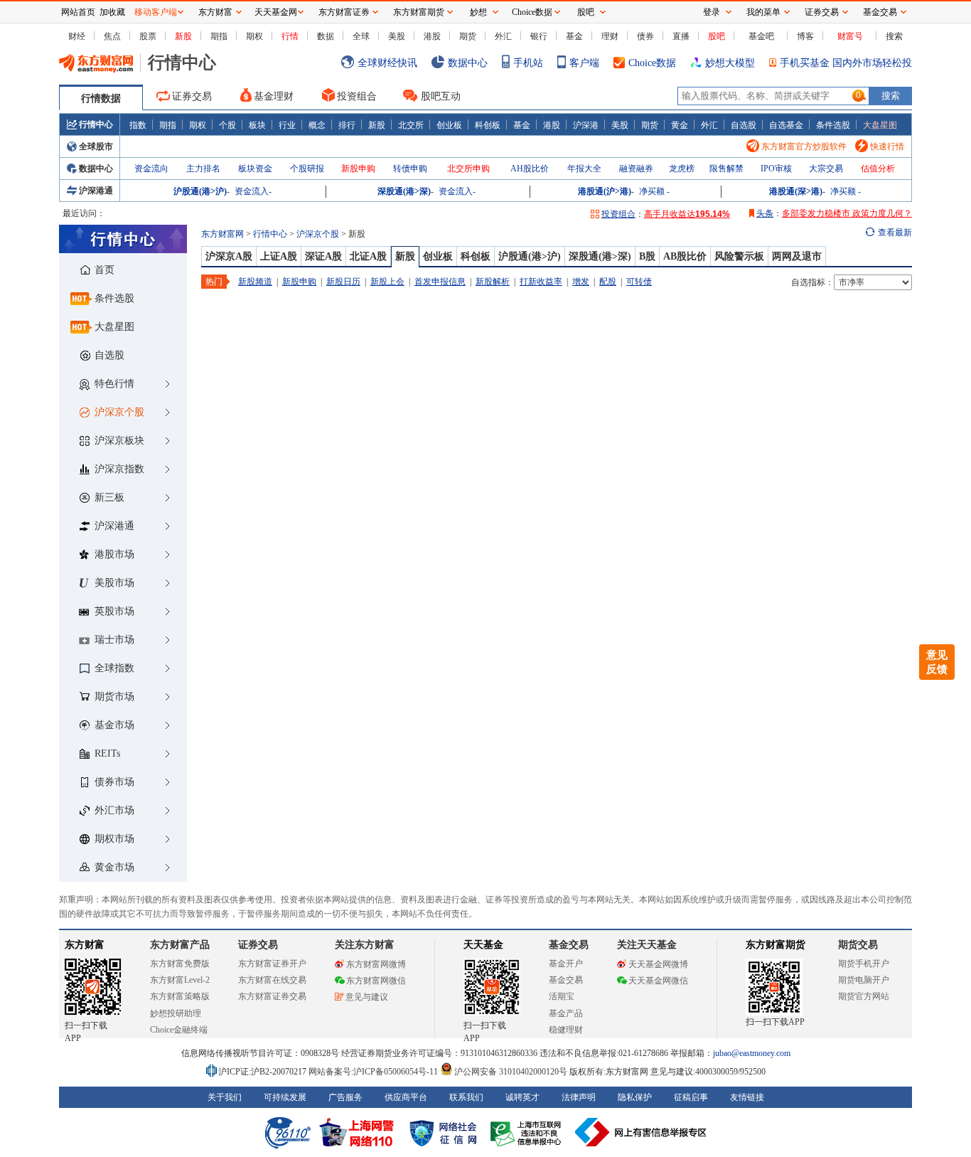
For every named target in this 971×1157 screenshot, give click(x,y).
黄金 (679, 124)
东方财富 (84, 944)
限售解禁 (726, 169)
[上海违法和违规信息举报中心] (528, 1132)
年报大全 (584, 169)
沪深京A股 (228, 256)
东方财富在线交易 (272, 980)
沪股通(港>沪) (200, 191)
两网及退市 (797, 256)
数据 (325, 36)
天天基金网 (275, 12)
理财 (609, 36)
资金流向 (151, 169)
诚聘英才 (522, 1097)
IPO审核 (776, 169)
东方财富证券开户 (272, 964)
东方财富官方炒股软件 (804, 146)
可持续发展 (285, 1097)
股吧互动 (441, 96)
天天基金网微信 (658, 981)
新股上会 (387, 282)
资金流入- (253, 191)
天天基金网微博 (658, 964)
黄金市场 (114, 867)
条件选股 (833, 124)
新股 (183, 36)
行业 (287, 124)
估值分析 (878, 169)
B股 (647, 256)
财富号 (850, 36)
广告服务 (345, 1097)
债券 (645, 36)
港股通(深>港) (795, 191)
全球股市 (96, 146)
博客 (805, 36)
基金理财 (274, 96)
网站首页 (78, 12)
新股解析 (493, 282)
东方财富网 (222, 234)
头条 (764, 213)
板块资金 (255, 169)
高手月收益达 (687, 214)
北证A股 (368, 256)
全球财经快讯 (387, 63)
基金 (574, 36)
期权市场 (114, 838)
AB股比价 (685, 256)
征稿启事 (691, 1097)
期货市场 (114, 696)
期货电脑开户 (863, 980)
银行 (538, 36)
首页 (104, 270)
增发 (580, 282)
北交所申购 (468, 169)
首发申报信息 (440, 282)
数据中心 (468, 63)
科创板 (487, 124)
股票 (147, 36)
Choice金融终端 (179, 1030)
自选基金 (786, 124)
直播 (681, 36)
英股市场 (114, 611)
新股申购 (358, 169)
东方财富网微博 (376, 964)
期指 (218, 36)
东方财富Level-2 (180, 980)
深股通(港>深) (404, 191)
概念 (317, 124)
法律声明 (579, 1097)
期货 (467, 36)
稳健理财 (566, 1030)
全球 (361, 36)
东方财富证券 (344, 12)
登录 (711, 12)
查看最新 (895, 233)
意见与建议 (366, 997)
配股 (607, 282)
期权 (254, 36)
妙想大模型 (730, 63)
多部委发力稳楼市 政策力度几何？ (847, 213)
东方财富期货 (775, 944)
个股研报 (307, 169)
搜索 (894, 36)
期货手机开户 (863, 964)
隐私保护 (635, 1097)
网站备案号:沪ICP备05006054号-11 (374, 1072)
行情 (290, 36)
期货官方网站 (863, 996)
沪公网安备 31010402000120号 (510, 1072)
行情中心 (96, 124)
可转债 (639, 282)
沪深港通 (96, 191)
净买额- (654, 191)
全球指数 (114, 668)
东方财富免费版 (180, 964)
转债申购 (410, 169)
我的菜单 (763, 12)
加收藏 (112, 12)
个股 (227, 124)
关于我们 (225, 1097)
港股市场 (114, 554)
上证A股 (278, 256)
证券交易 (192, 96)
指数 (137, 124)
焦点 (112, 36)
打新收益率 (541, 282)
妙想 (478, 12)
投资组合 (357, 96)
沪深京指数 (119, 469)
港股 (432, 36)
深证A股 (323, 256)
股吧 (716, 36)
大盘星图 (880, 125)
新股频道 (255, 282)
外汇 (503, 36)
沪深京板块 (119, 440)
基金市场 (114, 725)
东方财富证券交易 (272, 996)
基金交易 (566, 980)
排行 (346, 124)
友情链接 (747, 1097)
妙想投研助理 (175, 1013)
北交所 (411, 124)
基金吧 (761, 36)
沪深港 (586, 124)
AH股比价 (529, 169)
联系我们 (466, 1097)
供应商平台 (406, 1097)
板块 (257, 124)
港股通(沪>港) (604, 191)
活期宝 (561, 996)
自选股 (743, 124)
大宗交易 (826, 169)
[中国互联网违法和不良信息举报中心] (641, 1132)
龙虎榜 (681, 169)
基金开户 (566, 964)
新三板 (109, 497)
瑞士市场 (114, 639)
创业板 (449, 124)
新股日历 (343, 282)
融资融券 (636, 169)
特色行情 (114, 383)
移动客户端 (155, 12)
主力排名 (203, 169)
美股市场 (114, 582)
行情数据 (101, 98)
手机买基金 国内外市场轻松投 (846, 63)
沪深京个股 (119, 412)
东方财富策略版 (180, 996)
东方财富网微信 (376, 981)
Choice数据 (652, 63)
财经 (76, 36)
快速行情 (887, 146)
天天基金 (483, 944)
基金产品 (566, 1013)
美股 (396, 36)
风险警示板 (739, 256)
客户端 (584, 63)
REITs (107, 753)
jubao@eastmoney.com (751, 1053)
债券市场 (114, 782)
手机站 (528, 63)
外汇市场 (114, 810)
